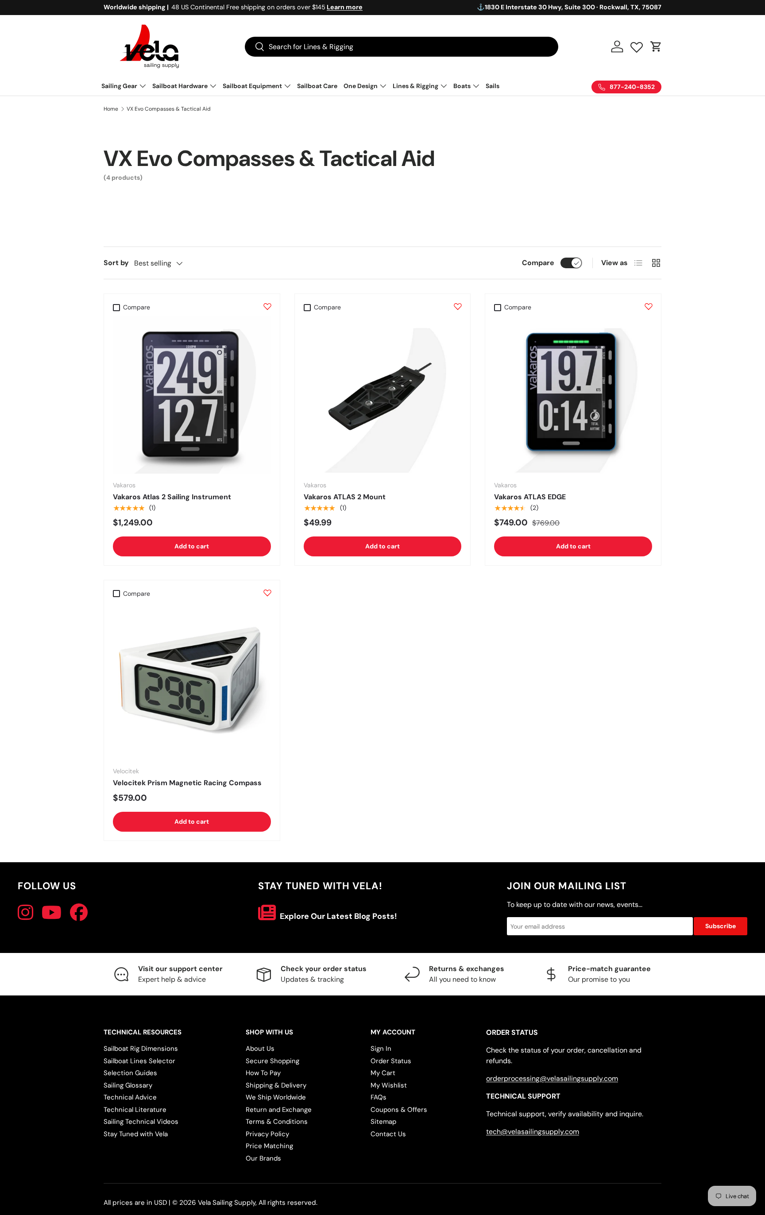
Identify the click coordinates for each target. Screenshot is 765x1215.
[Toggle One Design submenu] (383, 86)
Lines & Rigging (415, 86)
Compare (538, 262)
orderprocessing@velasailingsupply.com (552, 1078)
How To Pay (263, 1072)
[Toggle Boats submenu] (476, 86)
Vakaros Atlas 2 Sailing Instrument (172, 496)
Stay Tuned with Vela (136, 1134)
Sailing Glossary (128, 1085)
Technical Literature (135, 1109)
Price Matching (269, 1146)
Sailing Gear (119, 86)
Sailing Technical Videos (141, 1121)
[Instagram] (25, 912)
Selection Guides (130, 1072)
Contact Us (388, 1134)
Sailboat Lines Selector (139, 1061)
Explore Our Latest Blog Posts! (337, 916)
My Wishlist (389, 1085)
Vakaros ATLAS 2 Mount (345, 496)
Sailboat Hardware (180, 86)
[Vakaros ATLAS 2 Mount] (383, 395)
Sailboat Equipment (252, 86)
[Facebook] (79, 912)
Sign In (381, 1048)
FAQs (378, 1097)
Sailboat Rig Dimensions (141, 1048)
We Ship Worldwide (276, 1097)
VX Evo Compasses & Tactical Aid (169, 108)
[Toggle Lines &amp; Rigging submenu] (443, 86)
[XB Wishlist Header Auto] (636, 45)
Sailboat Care (317, 86)
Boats (462, 86)
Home (111, 108)
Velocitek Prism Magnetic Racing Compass (187, 782)
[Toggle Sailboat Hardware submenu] (213, 86)
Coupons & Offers (399, 1109)
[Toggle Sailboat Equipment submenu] (287, 86)
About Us (260, 1048)
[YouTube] (52, 912)
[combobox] (401, 47)
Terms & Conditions (277, 1121)
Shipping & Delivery (276, 1085)
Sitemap (383, 1121)
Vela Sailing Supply (226, 1202)
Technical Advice (130, 1097)
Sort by (116, 262)
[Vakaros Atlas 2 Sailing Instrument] (192, 395)
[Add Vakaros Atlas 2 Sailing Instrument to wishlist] (267, 306)
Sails (492, 86)
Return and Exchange (279, 1109)
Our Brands (263, 1158)
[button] (656, 46)
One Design (361, 86)
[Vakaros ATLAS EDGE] (573, 395)
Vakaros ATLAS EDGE (530, 496)
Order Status (391, 1061)
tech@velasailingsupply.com (532, 1131)
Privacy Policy (267, 1134)
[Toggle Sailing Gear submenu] (142, 86)
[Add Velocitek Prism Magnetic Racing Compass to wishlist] (267, 593)
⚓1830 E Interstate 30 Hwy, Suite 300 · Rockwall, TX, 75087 (569, 7)
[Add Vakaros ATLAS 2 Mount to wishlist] (458, 306)
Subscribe (720, 926)
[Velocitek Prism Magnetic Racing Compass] (192, 681)
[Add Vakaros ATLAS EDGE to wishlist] (649, 306)
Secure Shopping (272, 1061)
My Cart (383, 1072)
